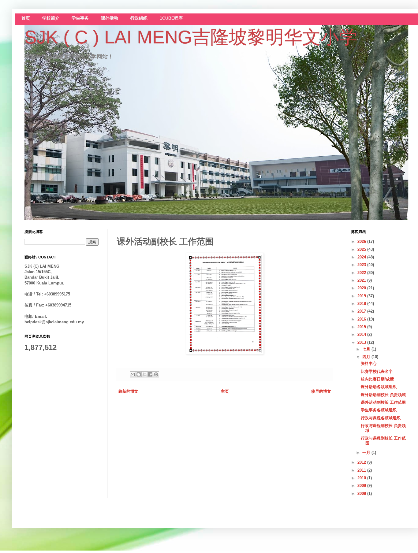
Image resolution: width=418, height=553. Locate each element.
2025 (362, 249)
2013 (362, 342)
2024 (362, 257)
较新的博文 (128, 391)
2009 (362, 485)
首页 (25, 18)
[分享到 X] (144, 374)
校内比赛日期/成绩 (377, 379)
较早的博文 (321, 391)
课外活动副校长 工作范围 (383, 402)
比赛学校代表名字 (377, 371)
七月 (366, 349)
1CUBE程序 (171, 18)
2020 (362, 288)
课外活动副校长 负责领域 (383, 394)
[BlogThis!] (139, 374)
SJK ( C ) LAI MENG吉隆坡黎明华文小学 (190, 37)
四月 (366, 356)
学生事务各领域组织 (379, 410)
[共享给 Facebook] (150, 374)
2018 (362, 303)
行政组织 (138, 18)
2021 (362, 280)
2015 (362, 327)
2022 (362, 272)
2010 (362, 478)
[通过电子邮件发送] (133, 374)
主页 (225, 391)
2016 (362, 319)
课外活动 (109, 18)
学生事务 (80, 18)
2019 (362, 296)
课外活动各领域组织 (379, 386)
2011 (362, 470)
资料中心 (369, 363)
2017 (362, 311)
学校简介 (50, 18)
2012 (362, 462)
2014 (362, 334)
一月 (366, 452)
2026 (362, 241)
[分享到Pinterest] (156, 374)
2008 (362, 493)
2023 (362, 264)
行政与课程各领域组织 (381, 418)
